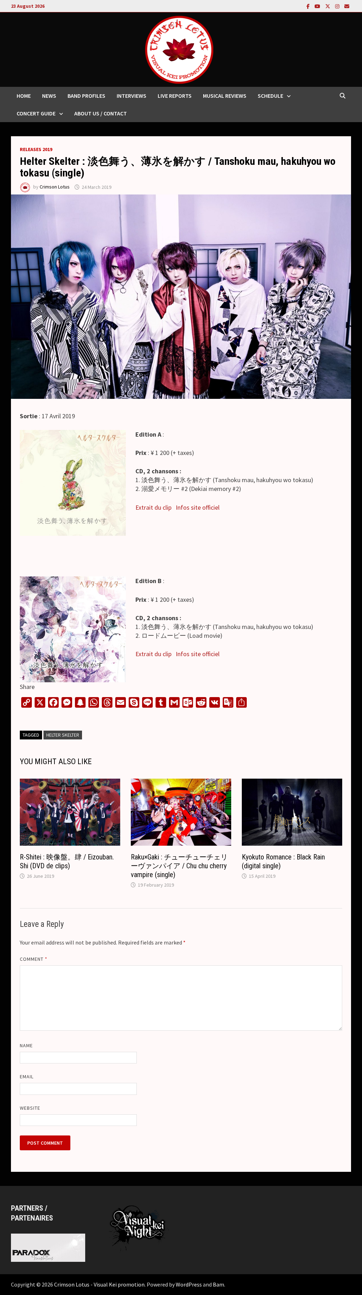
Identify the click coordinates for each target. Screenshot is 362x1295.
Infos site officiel (198, 507)
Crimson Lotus (55, 187)
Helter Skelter (62, 735)
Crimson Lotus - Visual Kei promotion (99, 1284)
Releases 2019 (36, 149)
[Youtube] (318, 6)
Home (24, 95)
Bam (218, 1284)
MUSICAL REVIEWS (224, 95)
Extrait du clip (153, 507)
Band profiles (86, 95)
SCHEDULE (270, 95)
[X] (328, 6)
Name (26, 1045)
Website (30, 1108)
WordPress (189, 1284)
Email (27, 1076)
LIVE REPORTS (175, 95)
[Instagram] (338, 6)
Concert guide (36, 113)
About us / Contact (100, 113)
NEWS (49, 95)
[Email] (347, 6)
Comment (34, 959)
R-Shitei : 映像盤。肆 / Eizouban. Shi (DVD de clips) (67, 861)
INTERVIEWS (131, 95)
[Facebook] (309, 6)
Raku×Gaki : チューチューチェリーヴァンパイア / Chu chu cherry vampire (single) (179, 866)
